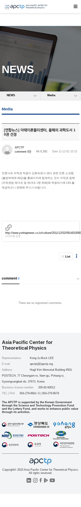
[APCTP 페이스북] (40, 480)
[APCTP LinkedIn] (29, 480)
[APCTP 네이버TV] (46, 480)
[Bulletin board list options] (76, 256)
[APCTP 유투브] (52, 480)
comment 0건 (23, 151)
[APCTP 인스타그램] (35, 480)
